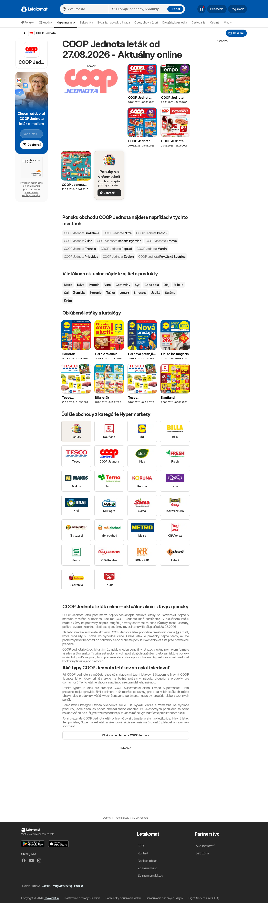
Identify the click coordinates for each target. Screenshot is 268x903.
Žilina (78, 241)
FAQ (141, 846)
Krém (68, 300)
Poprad (116, 249)
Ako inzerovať (205, 846)
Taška (110, 293)
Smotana (140, 293)
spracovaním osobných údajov (31, 194)
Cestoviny (123, 285)
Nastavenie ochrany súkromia (82, 898)
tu (177, 632)
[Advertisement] (91, 95)
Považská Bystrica (162, 257)
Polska (78, 886)
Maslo (68, 285)
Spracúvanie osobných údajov (164, 898)
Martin (152, 249)
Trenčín (80, 249)
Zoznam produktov (150, 875)
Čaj (66, 293)
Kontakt (143, 853)
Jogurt (124, 293)
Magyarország (62, 886)
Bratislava (81, 233)
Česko (46, 886)
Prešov (151, 233)
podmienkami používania (31, 187)
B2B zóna (202, 853)
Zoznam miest (147, 868)
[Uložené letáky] (201, 9)
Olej (166, 285)
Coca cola (151, 285)
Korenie (95, 293)
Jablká (155, 293)
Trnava (161, 241)
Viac (226, 22)
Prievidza (81, 257)
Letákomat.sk (51, 898)
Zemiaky (79, 293)
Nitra (117, 233)
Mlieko (178, 285)
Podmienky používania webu (123, 898)
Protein (94, 285)
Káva (80, 285)
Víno (107, 285)
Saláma (170, 293)
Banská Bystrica (119, 241)
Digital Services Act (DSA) (204, 898)
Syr (137, 285)
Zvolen (118, 257)
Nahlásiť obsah (148, 861)
